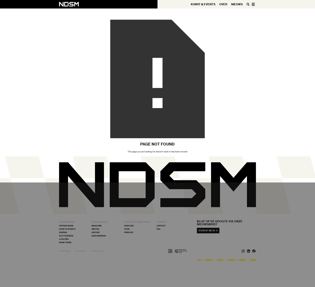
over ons (129, 226)
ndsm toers (65, 242)
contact (161, 226)
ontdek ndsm (66, 226)
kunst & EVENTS (67, 229)
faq (158, 229)
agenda (63, 232)
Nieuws (95, 229)
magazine (97, 226)
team (127, 229)
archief (96, 232)
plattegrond (66, 236)
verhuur (128, 232)
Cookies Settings (97, 251)
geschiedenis (99, 236)
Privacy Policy (80, 251)
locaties (64, 239)
